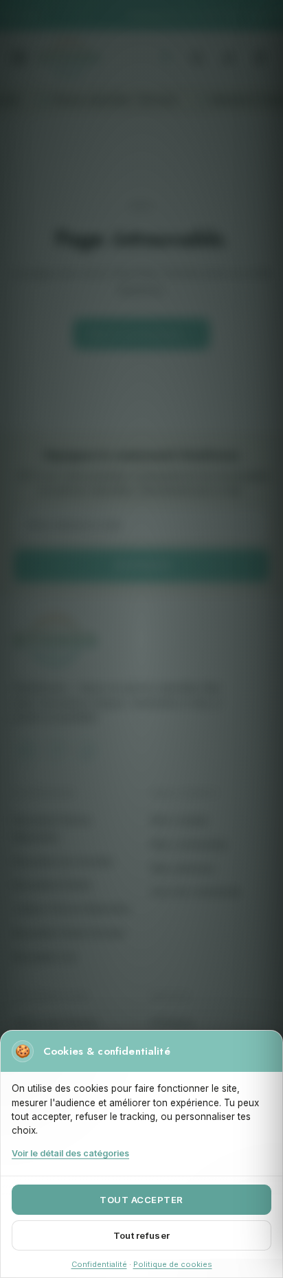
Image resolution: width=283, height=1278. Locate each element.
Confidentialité (99, 1264)
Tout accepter (141, 1199)
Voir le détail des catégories (70, 1153)
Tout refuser (141, 1235)
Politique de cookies (172, 1264)
